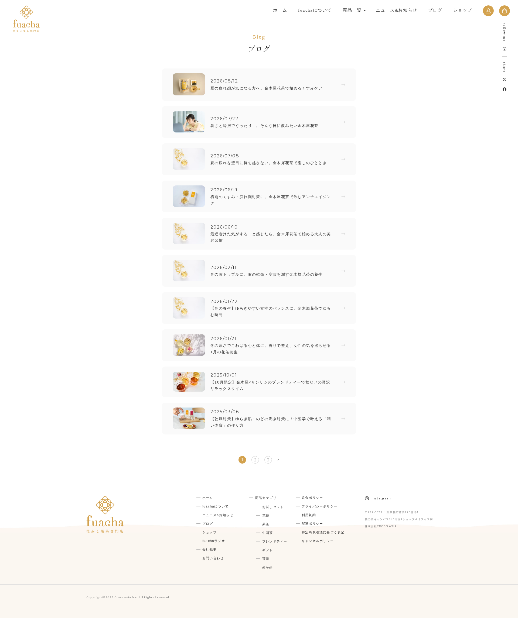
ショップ (462, 10)
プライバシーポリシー (319, 506)
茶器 (265, 559)
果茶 (265, 524)
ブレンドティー (274, 541)
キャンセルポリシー (318, 541)
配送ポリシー (312, 524)
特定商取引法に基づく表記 (323, 532)
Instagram (381, 498)
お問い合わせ (213, 558)
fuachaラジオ (213, 541)
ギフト (267, 550)
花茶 (265, 515)
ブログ (435, 10)
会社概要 (209, 549)
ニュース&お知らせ (396, 10)
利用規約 (309, 515)
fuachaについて (315, 10)
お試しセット (273, 507)
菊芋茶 (267, 567)
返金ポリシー (312, 498)
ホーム (280, 10)
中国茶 (267, 533)
